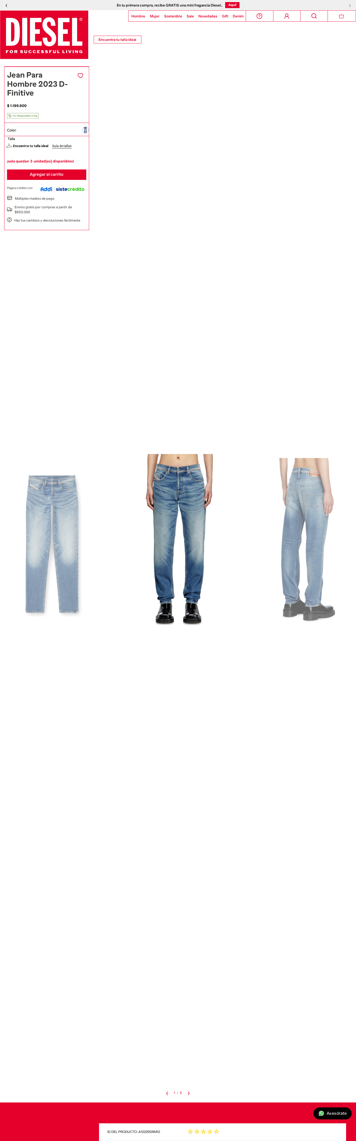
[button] (85, 130)
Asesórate (337, 1113)
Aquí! (232, 5)
